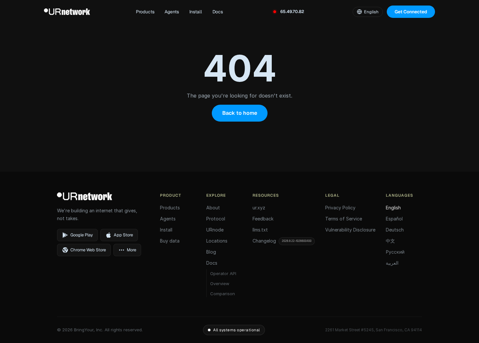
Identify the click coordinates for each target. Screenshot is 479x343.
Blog (211, 252)
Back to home (239, 113)
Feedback (263, 218)
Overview (219, 283)
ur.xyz (259, 207)
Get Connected (411, 12)
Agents (172, 12)
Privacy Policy (340, 207)
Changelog (282, 241)
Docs (217, 12)
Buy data (170, 241)
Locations (216, 241)
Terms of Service (343, 218)
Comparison (222, 293)
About (213, 207)
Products (145, 12)
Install (195, 12)
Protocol (215, 218)
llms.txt (260, 229)
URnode (215, 229)
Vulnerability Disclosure (350, 229)
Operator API (223, 273)
